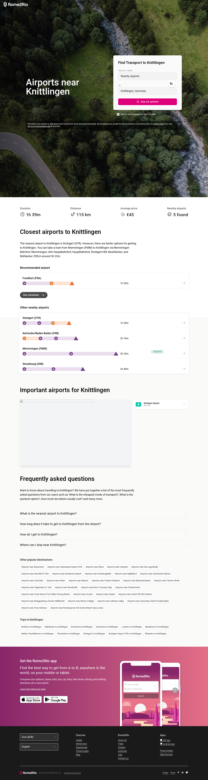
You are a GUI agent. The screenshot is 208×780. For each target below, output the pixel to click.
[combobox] (147, 76)
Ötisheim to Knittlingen (155, 633)
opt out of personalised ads (39, 126)
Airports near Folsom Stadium (106, 580)
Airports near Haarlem (117, 567)
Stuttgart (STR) (32, 317)
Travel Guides (82, 751)
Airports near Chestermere (127, 587)
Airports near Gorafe (83, 594)
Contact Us (123, 758)
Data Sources (166, 754)
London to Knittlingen (132, 627)
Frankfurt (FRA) (32, 278)
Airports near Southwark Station (155, 573)
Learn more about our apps (33, 689)
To (119, 85)
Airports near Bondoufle (66, 587)
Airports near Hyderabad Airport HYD (64, 567)
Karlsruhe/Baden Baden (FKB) (41, 333)
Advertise (122, 751)
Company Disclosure (72, 773)
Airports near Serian (55, 580)
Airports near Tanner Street (167, 580)
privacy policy (158, 124)
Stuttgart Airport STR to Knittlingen (124, 633)
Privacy (165, 773)
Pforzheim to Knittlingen (68, 633)
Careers (121, 747)
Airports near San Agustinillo (144, 567)
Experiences (81, 747)
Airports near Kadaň (105, 594)
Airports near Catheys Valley (110, 601)
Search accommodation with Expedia (138, 114)
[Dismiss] (179, 124)
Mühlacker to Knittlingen (56, 627)
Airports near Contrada (32, 580)
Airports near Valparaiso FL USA (36, 587)
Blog (78, 754)
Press (120, 744)
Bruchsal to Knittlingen (82, 627)
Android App (168, 744)
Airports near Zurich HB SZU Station (135, 594)
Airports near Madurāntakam (137, 580)
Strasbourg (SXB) (33, 363)
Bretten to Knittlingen (31, 627)
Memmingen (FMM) (35, 348)
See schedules (31, 295)
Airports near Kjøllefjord (126, 573)
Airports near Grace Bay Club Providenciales (148, 601)
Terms (172, 773)
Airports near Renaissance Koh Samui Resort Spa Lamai (76, 608)
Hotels (79, 740)
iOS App (166, 740)
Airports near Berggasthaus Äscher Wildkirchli (42, 601)
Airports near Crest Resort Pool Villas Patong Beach (45, 594)
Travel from (125, 71)
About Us (122, 740)
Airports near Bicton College (81, 601)
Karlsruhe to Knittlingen (107, 627)
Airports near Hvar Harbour (34, 608)
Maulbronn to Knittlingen (157, 627)
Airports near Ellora (95, 567)
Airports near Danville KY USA (35, 573)
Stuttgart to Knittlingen (94, 633)
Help (120, 754)
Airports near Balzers (78, 580)
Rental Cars (81, 744)
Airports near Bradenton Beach (66, 573)
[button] (147, 101)
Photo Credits (166, 751)
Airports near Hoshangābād (98, 573)
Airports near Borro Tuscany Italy (96, 587)
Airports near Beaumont (32, 567)
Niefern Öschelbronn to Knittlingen (37, 633)
